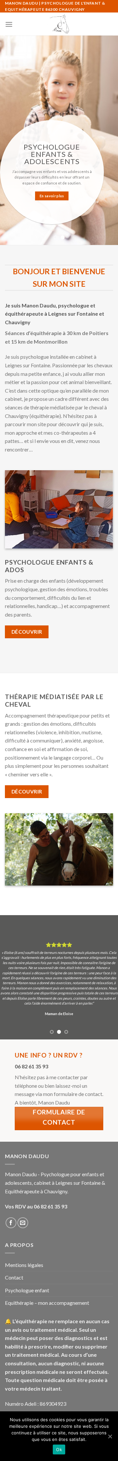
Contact (14, 1277)
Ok (59, 1449)
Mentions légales (24, 1265)
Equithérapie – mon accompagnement (47, 1303)
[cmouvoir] (59, 24)
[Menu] (9, 24)
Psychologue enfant (27, 1290)
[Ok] (110, 1436)
